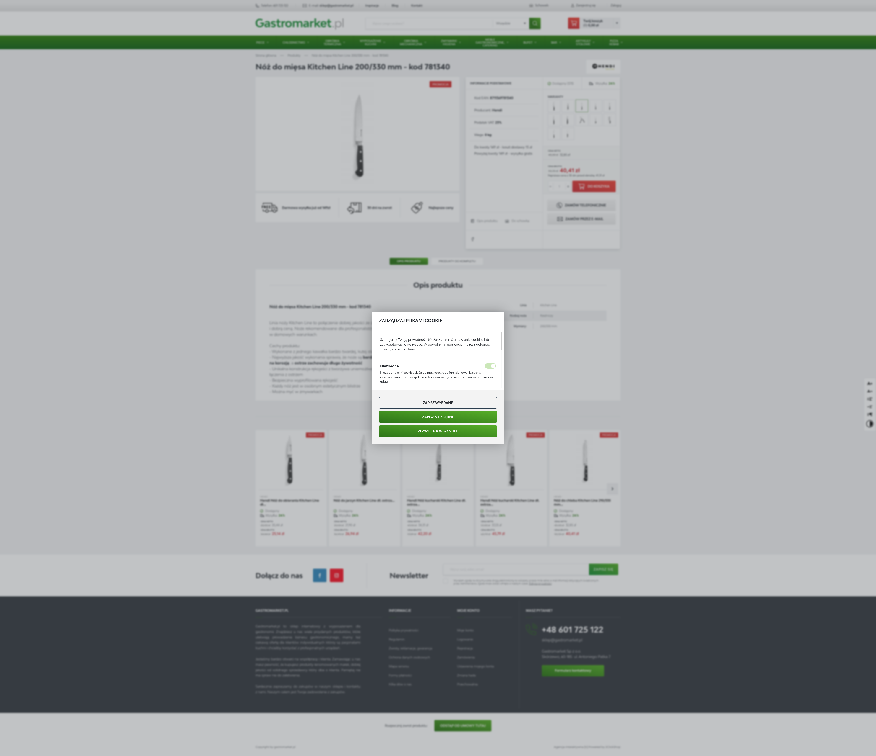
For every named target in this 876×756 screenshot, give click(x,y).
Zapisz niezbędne (438, 417)
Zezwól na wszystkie (438, 431)
